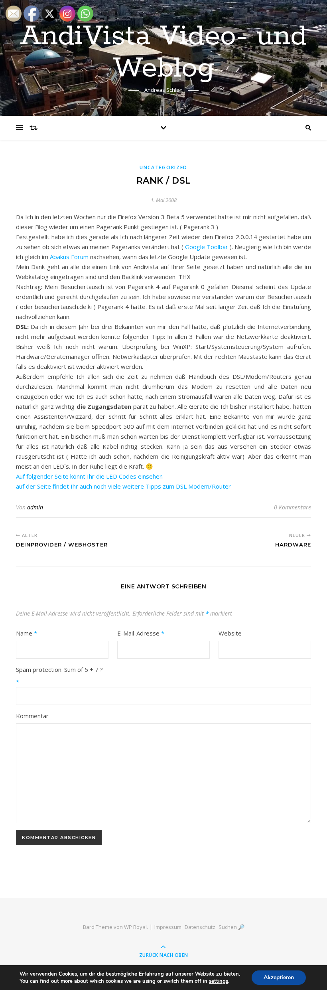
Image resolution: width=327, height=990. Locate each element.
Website (230, 633)
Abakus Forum (69, 257)
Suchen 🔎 (231, 927)
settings (218, 981)
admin (35, 507)
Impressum (167, 927)
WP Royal (135, 927)
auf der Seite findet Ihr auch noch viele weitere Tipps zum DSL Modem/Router (123, 486)
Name (26, 633)
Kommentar (32, 716)
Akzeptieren (279, 977)
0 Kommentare (292, 507)
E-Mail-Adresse (140, 633)
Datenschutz (200, 927)
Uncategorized (163, 167)
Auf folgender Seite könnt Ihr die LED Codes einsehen (89, 476)
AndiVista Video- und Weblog (163, 53)
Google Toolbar (206, 247)
